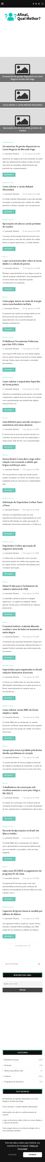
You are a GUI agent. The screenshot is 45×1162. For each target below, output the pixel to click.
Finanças (23, 1065)
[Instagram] (39, 3)
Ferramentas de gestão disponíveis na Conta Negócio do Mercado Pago (20, 1100)
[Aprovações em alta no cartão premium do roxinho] (22, 121)
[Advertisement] (22, 46)
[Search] (42, 3)
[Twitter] (36, 3)
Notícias (23, 1076)
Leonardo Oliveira (12, 154)
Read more (8, 175)
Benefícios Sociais (23, 1060)
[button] (3, 95)
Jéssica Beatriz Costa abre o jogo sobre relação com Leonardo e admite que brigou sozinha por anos (21, 462)
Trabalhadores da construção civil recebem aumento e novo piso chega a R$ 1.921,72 (21, 790)
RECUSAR (12, 1155)
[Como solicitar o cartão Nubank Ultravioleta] (22, 95)
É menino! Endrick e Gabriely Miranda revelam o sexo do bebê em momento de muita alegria (22, 629)
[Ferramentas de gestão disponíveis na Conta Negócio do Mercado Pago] (22, 69)
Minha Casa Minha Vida (23, 1071)
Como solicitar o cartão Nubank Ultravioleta (22, 105)
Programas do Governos (23, 1082)
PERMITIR (32, 1155)
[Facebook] (33, 3)
